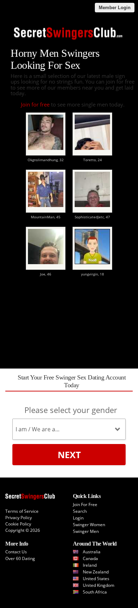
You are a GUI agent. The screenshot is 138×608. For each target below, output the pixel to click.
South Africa (95, 592)
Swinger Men (86, 531)
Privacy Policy (18, 518)
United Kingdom (98, 585)
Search (80, 511)
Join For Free (85, 504)
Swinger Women (89, 525)
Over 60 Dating (20, 558)
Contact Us (16, 552)
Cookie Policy (18, 524)
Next (69, 455)
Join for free (35, 104)
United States (96, 579)
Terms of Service (22, 511)
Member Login (115, 7)
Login (78, 518)
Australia (91, 552)
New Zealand (96, 572)
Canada (90, 558)
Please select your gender (70, 410)
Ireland (90, 565)
